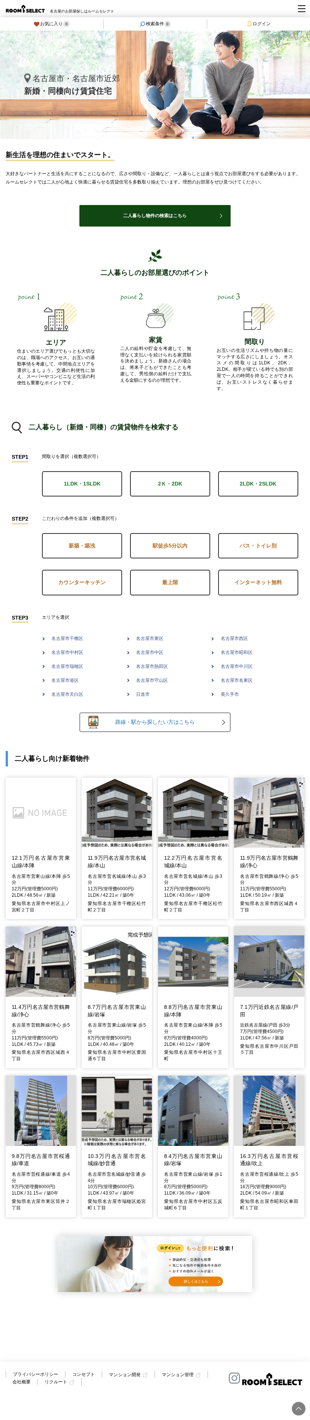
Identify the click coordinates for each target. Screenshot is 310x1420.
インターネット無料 (258, 582)
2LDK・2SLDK (258, 484)
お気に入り (54, 23)
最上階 (170, 582)
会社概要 (21, 1382)
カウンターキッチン (82, 582)
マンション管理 (178, 1375)
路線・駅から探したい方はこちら (155, 722)
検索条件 (157, 23)
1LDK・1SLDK (82, 484)
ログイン (262, 23)
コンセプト (83, 1374)
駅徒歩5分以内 (170, 546)
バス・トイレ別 (258, 546)
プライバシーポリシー (35, 1374)
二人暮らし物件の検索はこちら (155, 215)
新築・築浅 (82, 546)
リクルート (56, 1382)
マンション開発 (125, 1375)
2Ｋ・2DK (170, 484)
